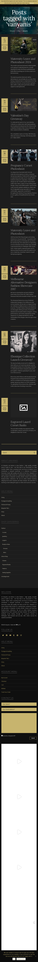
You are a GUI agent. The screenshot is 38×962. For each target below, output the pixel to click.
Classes (4, 560)
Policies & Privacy (5, 504)
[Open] (19, 761)
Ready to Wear (6, 544)
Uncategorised (5, 576)
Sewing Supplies (6, 572)
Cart (2, 685)
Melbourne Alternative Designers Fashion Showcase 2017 (24, 284)
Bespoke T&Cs (5, 508)
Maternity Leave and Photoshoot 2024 (23, 60)
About (3, 515)
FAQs (2, 512)
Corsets (4, 532)
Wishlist (3, 688)
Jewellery (4, 536)
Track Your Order (6, 692)
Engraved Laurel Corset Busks (20, 423)
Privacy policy (21, 959)
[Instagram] (34, 777)
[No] (36, 956)
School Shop (4, 556)
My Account (4, 677)
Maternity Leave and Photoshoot (23, 232)
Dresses (5, 548)
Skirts (4, 552)
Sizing (2, 497)
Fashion (3, 528)
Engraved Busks (6, 564)
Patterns (4, 568)
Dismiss (32, 3)
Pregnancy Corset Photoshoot (21, 167)
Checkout (3, 681)
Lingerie (4, 540)
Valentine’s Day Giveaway (20, 117)
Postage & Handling (6, 501)
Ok (14, 959)
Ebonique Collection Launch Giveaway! (23, 358)
